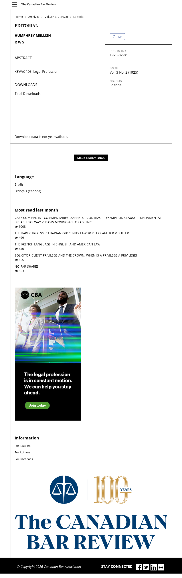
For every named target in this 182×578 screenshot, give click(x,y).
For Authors (22, 452)
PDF (119, 37)
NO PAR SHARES (27, 266)
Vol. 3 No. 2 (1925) (56, 17)
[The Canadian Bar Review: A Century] (91, 548)
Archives (33, 17)
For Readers (22, 446)
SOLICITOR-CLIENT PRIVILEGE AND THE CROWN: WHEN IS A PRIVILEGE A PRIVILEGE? (76, 255)
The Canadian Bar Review (38, 4)
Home (19, 17)
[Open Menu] (14, 4)
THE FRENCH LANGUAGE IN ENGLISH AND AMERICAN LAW (57, 244)
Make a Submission (91, 158)
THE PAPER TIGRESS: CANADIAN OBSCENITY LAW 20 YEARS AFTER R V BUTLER (72, 233)
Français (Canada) (28, 191)
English (20, 184)
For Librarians (24, 459)
